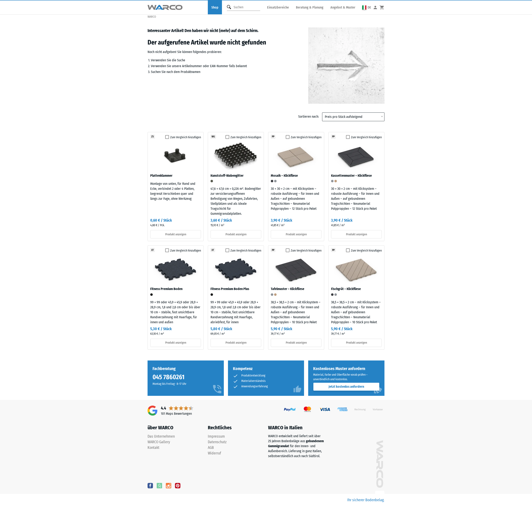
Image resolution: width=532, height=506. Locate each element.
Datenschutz (217, 442)
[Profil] (375, 7)
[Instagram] (168, 485)
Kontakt (153, 447)
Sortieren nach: (308, 116)
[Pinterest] (178, 485)
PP (273, 136)
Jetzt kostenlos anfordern (346, 387)
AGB (211, 447)
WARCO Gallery (159, 442)
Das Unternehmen (161, 436)
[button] (366, 7)
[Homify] (159, 485)
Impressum (216, 436)
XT (152, 250)
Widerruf (214, 453)
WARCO (152, 17)
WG (213, 136)
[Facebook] (150, 485)
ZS (152, 136)
